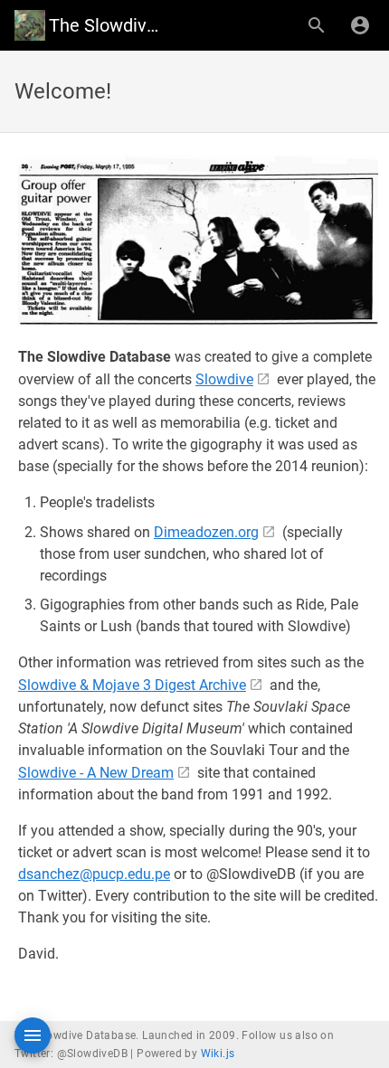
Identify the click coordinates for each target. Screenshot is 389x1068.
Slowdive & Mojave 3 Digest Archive (132, 685)
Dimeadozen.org (206, 532)
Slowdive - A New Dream (96, 772)
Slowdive (224, 379)
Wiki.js (218, 1053)
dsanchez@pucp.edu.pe (94, 874)
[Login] (360, 25)
